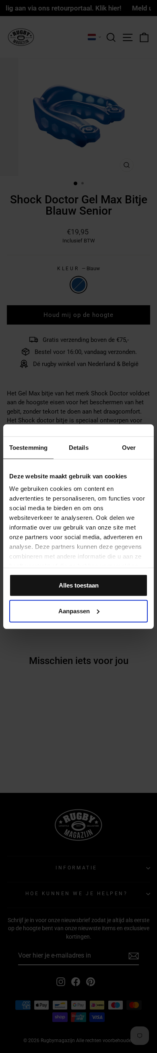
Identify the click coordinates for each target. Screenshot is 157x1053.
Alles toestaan (79, 584)
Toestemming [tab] (28, 447)
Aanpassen (74, 610)
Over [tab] (129, 447)
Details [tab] (79, 447)
